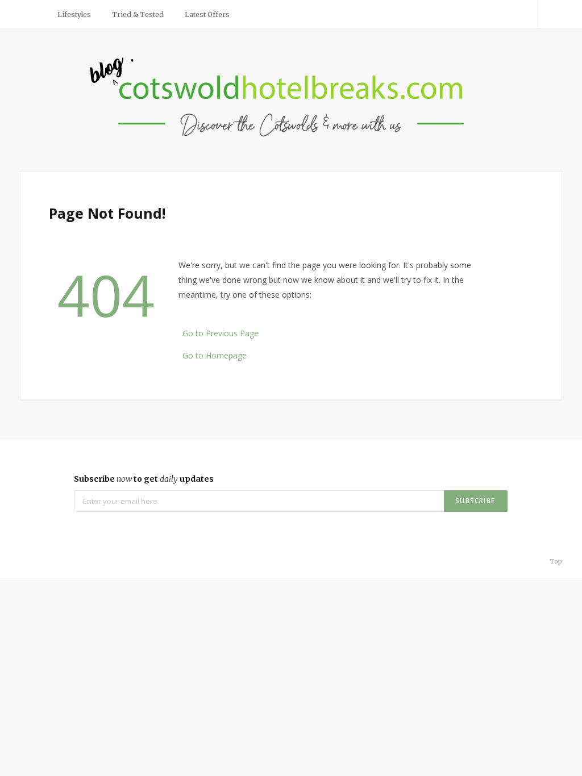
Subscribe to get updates (144, 479)
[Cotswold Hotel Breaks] (291, 98)
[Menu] (33, 14)
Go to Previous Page (220, 333)
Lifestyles (74, 14)
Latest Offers (207, 14)
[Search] (550, 14)
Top (555, 561)
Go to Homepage (214, 355)
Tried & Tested (138, 14)
